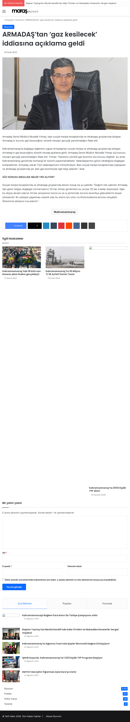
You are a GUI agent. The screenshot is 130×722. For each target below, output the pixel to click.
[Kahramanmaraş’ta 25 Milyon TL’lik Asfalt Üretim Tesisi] (65, 257)
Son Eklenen (25, 603)
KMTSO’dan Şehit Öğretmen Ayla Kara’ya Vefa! (49, 672)
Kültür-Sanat (10, 699)
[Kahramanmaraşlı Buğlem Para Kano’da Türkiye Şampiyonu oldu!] (11, 620)
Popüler (67, 603)
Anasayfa (9, 20)
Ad (4, 552)
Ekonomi (19, 20)
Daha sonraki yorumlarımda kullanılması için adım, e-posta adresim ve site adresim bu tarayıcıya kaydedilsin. (61, 579)
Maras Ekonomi (53, 716)
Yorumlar (107, 603)
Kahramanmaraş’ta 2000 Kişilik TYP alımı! (107, 489)
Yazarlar (8, 704)
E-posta (7, 566)
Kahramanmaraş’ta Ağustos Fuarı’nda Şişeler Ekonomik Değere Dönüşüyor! (66, 643)
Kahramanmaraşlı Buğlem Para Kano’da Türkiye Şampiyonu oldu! (60, 615)
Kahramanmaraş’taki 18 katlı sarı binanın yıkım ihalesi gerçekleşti (21, 273)
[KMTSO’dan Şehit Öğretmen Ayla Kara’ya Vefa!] (11, 676)
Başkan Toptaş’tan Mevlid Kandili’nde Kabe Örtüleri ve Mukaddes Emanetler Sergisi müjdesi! (71, 3)
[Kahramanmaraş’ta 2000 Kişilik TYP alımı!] (108, 365)
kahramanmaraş (65, 211)
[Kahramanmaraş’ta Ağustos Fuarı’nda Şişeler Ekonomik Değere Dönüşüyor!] (11, 648)
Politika (8, 693)
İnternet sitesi (75, 566)
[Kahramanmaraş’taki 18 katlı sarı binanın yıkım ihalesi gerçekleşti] (21, 257)
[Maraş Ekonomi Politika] (25, 11)
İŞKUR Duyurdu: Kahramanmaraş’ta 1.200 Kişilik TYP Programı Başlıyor (62, 657)
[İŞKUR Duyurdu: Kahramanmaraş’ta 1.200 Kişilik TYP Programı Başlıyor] (11, 662)
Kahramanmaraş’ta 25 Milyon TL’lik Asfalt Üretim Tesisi (63, 273)
